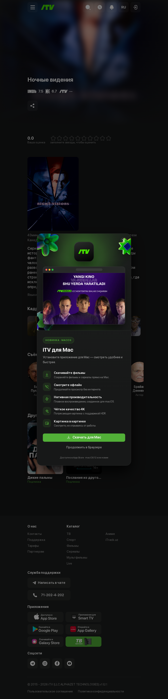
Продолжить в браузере (84, 447)
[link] (84, 438)
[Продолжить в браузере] (123, 240)
